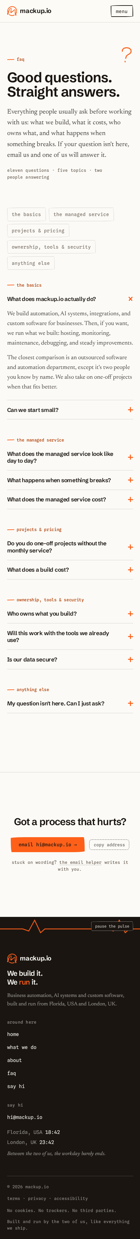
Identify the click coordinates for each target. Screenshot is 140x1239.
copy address (109, 844)
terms (13, 1198)
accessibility (71, 1198)
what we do (21, 1047)
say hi (16, 1086)
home (13, 1034)
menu (122, 11)
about (14, 1060)
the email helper (80, 862)
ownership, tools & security (51, 247)
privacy (37, 1198)
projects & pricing (38, 230)
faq (11, 1073)
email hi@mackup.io (48, 844)
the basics (26, 214)
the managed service (81, 214)
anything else (31, 263)
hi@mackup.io (24, 1117)
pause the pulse (112, 926)
